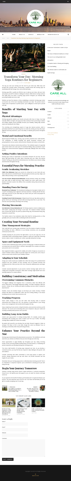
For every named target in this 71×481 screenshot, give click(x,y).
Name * (4, 421)
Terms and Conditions (52, 132)
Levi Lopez (27, 82)
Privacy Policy (50, 134)
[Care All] (35, 18)
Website (4, 432)
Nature (49, 124)
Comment (4, 438)
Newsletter (40, 34)
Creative (49, 111)
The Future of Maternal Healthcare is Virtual (57, 53)
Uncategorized (50, 127)
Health (49, 114)
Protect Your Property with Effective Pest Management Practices (6, 411)
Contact (31, 34)
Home (4, 1)
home (13, 34)
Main (8, 38)
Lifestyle (49, 118)
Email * (3, 427)
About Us (22, 34)
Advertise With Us (53, 34)
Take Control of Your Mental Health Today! (38, 410)
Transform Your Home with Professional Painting (22, 411)
